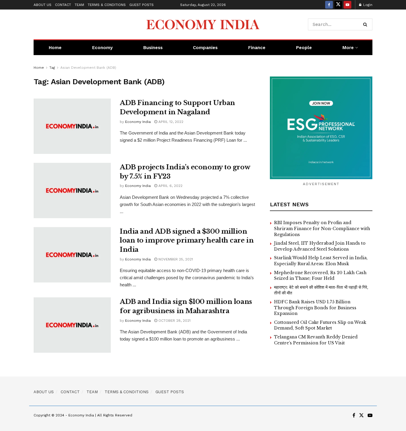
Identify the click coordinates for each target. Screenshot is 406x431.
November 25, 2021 (175, 259)
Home (55, 47)
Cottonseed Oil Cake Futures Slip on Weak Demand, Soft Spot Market (320, 325)
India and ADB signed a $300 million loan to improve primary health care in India (187, 240)
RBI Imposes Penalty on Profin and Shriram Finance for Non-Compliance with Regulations (322, 228)
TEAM (79, 5)
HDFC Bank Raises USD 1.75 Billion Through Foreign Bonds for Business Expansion (315, 307)
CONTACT (63, 5)
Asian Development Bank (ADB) (88, 67)
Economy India (138, 122)
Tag (52, 67)
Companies (205, 47)
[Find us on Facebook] (329, 5)
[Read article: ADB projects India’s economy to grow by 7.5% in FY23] (72, 190)
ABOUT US (42, 5)
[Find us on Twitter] (338, 5)
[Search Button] (366, 24)
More (348, 47)
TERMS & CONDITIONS (107, 5)
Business (153, 47)
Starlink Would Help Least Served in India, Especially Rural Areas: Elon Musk (321, 260)
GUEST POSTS (141, 5)
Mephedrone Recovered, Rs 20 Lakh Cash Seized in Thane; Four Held (320, 275)
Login (367, 5)
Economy (102, 47)
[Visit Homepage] (203, 24)
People (304, 47)
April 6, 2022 (169, 186)
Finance (256, 47)
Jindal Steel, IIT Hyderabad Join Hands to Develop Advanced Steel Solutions (320, 246)
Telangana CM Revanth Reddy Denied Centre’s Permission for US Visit (316, 340)
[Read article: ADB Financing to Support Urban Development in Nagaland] (72, 126)
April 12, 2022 (170, 122)
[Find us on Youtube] (347, 5)
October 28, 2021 (174, 320)
